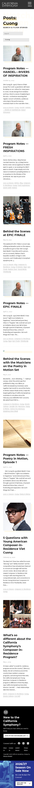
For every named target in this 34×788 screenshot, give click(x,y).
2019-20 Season (8, 589)
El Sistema (19, 267)
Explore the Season (21, 783)
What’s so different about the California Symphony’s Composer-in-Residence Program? (17, 646)
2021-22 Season (8, 264)
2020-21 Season (8, 494)
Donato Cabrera (8, 696)
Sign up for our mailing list (15, 736)
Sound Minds (22, 269)
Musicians (21, 406)
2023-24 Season (8, 107)
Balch (5, 694)
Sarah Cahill (7, 187)
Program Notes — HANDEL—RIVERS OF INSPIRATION (16, 72)
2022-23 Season (8, 183)
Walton (14, 187)
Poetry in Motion (25, 494)
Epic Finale (16, 341)
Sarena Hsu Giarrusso (17, 409)
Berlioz (16, 183)
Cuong (16, 107)
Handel (22, 107)
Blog (21, 183)
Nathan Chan (12, 269)
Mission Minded (7, 756)
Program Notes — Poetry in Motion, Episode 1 (15, 458)
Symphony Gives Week (10, 411)
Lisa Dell (17, 696)
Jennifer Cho (13, 406)
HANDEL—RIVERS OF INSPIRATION (17, 108)
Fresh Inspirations (24, 185)
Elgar (25, 267)
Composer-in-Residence (22, 338)
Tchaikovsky (7, 271)
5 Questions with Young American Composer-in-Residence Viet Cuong (15, 545)
